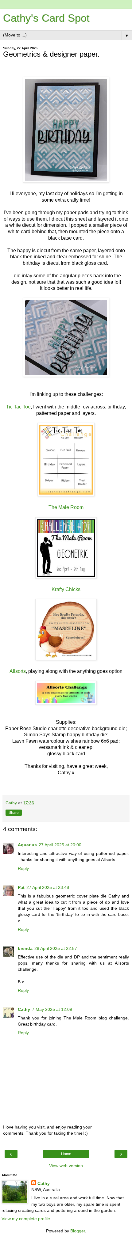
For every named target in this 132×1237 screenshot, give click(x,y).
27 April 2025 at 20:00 (60, 844)
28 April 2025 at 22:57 (55, 948)
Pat (21, 887)
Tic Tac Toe (18, 406)
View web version (66, 1165)
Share (14, 812)
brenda (25, 948)
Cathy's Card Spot (46, 18)
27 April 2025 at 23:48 (47, 887)
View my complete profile (26, 1218)
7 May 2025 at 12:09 (52, 1009)
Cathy (24, 1009)
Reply (23, 868)
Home (66, 1154)
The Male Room (66, 507)
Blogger (77, 1230)
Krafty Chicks (66, 589)
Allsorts (18, 671)
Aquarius (27, 844)
